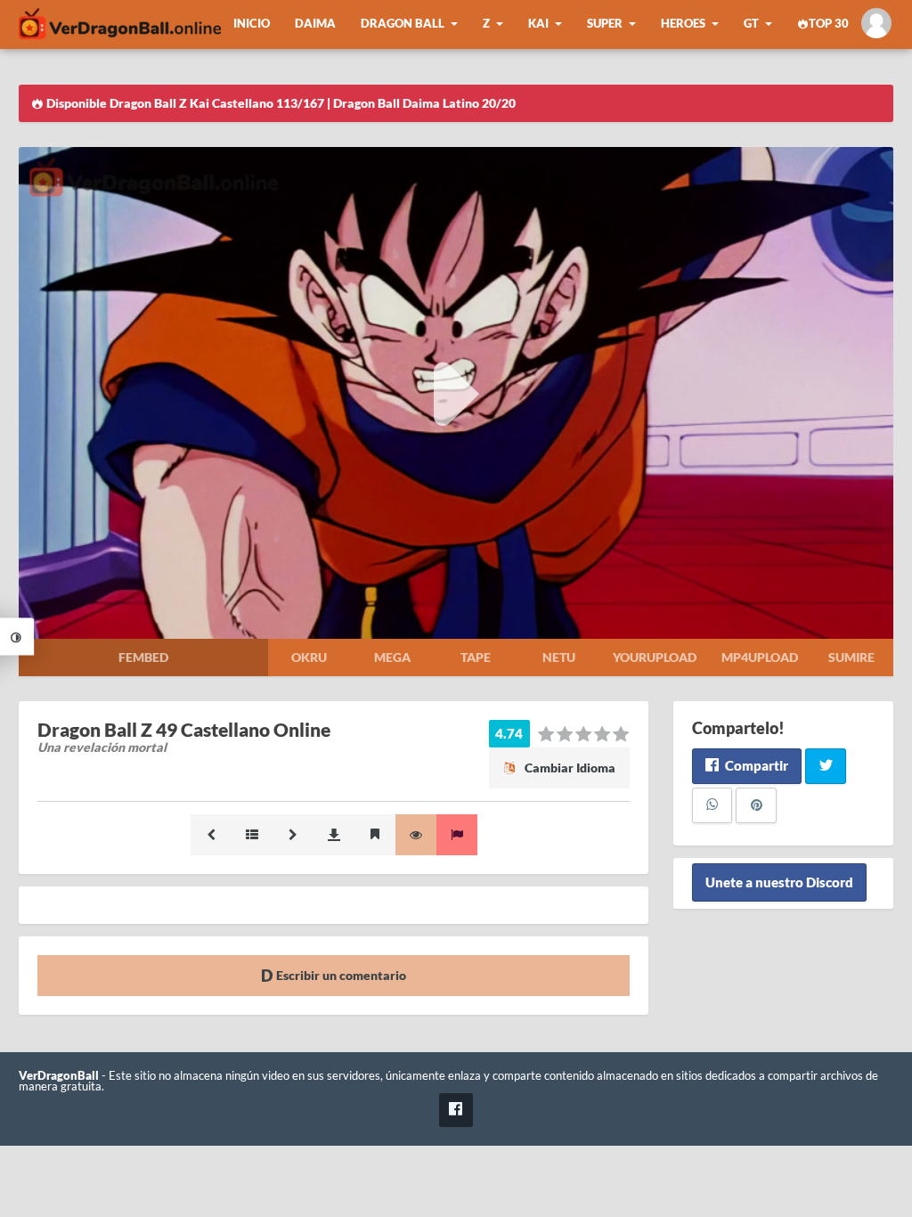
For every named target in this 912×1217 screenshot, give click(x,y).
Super (605, 23)
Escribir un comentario (339, 975)
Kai (538, 23)
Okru (309, 657)
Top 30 (829, 23)
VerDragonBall (59, 1075)
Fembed (143, 657)
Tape (475, 657)
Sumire (851, 657)
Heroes (683, 23)
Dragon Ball (402, 23)
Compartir (755, 765)
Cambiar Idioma (568, 767)
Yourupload (654, 657)
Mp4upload (759, 657)
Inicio (251, 23)
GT (751, 23)
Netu (558, 657)
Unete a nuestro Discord (779, 883)
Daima (315, 23)
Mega (392, 657)
